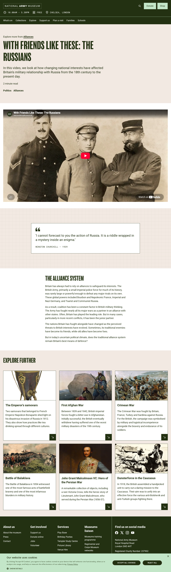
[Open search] (140, 6)
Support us (35, 532)
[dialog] (85, 562)
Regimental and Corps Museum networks (92, 547)
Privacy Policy (72, 564)
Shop (162, 6)
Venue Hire (62, 549)
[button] (57, 568)
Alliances (28, 36)
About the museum (12, 532)
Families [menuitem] (71, 20)
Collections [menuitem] (21, 20)
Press (5, 537)
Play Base (62, 532)
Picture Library (64, 545)
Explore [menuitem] (32, 20)
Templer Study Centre (67, 541)
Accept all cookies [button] (126, 563)
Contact (7, 541)
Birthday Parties (64, 537)
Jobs (32, 541)
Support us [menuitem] (44, 20)
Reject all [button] (152, 563)
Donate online (36, 537)
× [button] (168, 556)
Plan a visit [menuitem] (58, 20)
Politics (7, 90)
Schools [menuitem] (81, 20)
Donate (150, 6)
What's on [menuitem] (7, 20)
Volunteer (34, 545)
